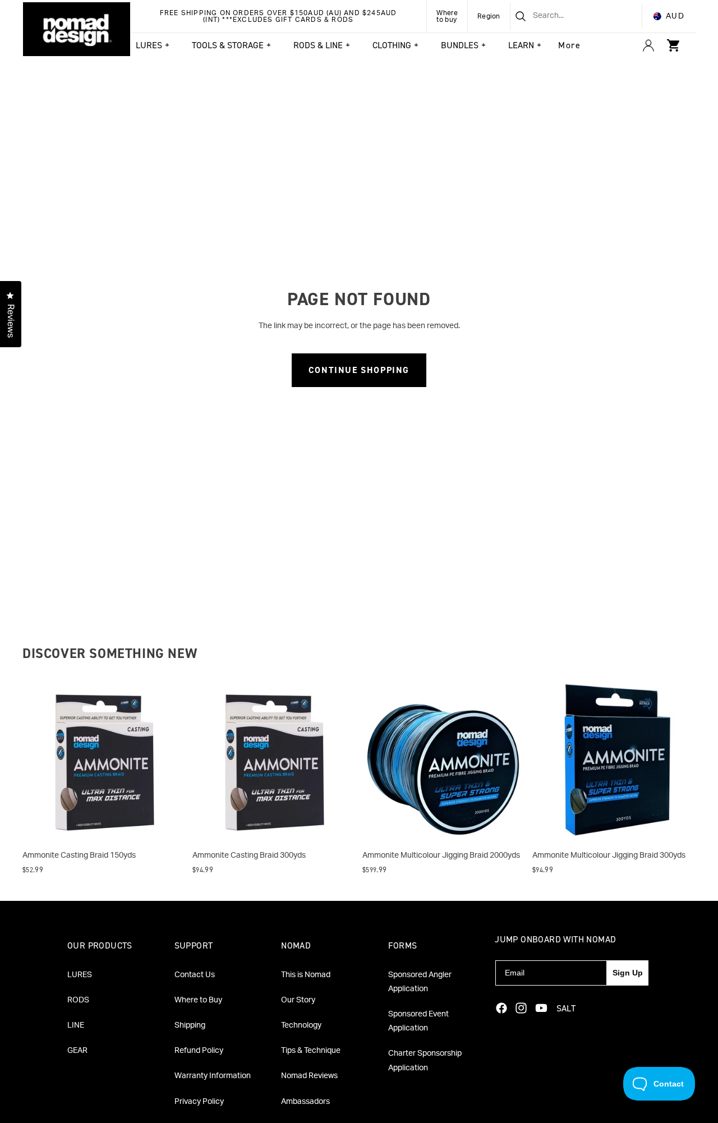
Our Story (298, 1000)
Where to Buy (198, 1000)
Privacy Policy (199, 1102)
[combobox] (562, 16)
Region (488, 16)
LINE (75, 1025)
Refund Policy (198, 1051)
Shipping (189, 1025)
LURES (79, 975)
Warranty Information (212, 1076)
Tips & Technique (310, 1051)
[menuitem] (569, 45)
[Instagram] (521, 1008)
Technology (301, 1025)
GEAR (77, 1051)
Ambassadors (305, 1102)
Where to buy (447, 16)
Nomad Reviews (309, 1076)
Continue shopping (359, 370)
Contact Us (194, 975)
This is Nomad (305, 975)
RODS (78, 1000)
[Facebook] (501, 1008)
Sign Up (628, 972)
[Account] (648, 45)
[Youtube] (541, 1008)
